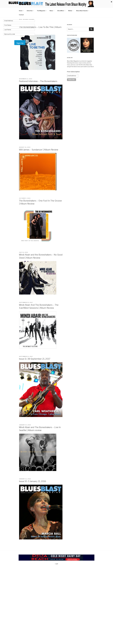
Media (70, 10)
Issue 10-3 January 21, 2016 (32, 481)
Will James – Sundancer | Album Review (38, 149)
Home (20, 10)
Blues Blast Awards (82, 10)
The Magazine (41, 10)
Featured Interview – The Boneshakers (38, 81)
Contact (21, 14)
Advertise (30, 10)
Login (56, 563)
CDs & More (60, 10)
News (51, 10)
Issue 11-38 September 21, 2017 (34, 358)
